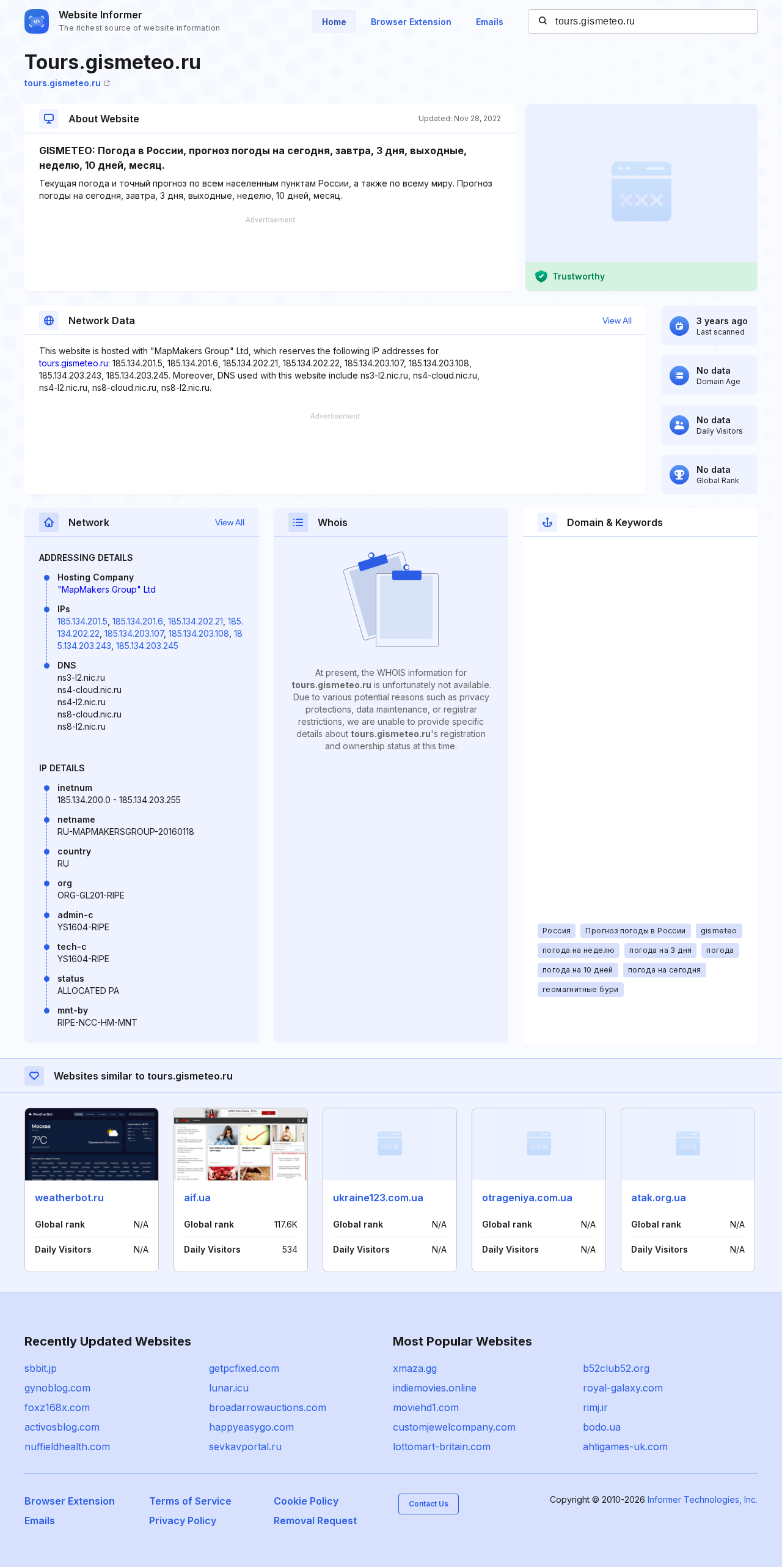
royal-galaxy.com (623, 1388)
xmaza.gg (415, 1368)
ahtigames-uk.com (625, 1446)
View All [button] (617, 320)
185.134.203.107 (134, 633)
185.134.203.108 (199, 633)
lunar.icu (229, 1388)
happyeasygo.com (251, 1427)
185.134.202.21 (195, 621)
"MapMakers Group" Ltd (106, 589)
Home (334, 22)
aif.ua (197, 1197)
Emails (489, 22)
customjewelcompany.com (454, 1427)
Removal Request (315, 1520)
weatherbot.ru (69, 1197)
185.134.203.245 (147, 645)
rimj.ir (595, 1407)
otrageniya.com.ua (527, 1197)
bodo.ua (602, 1427)
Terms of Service (190, 1501)
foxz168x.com (57, 1407)
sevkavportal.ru (245, 1446)
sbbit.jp (40, 1368)
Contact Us (428, 1503)
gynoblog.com (57, 1388)
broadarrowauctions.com (267, 1407)
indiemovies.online (435, 1388)
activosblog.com (62, 1427)
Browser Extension (411, 22)
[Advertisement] (270, 253)
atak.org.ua (658, 1197)
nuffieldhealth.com (67, 1446)
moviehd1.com (426, 1407)
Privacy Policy (182, 1520)
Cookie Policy (306, 1501)
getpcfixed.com (244, 1368)
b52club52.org (616, 1368)
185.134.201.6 (137, 621)
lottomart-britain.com (442, 1446)
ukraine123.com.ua (378, 1197)
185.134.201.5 (82, 621)
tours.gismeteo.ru (62, 83)
